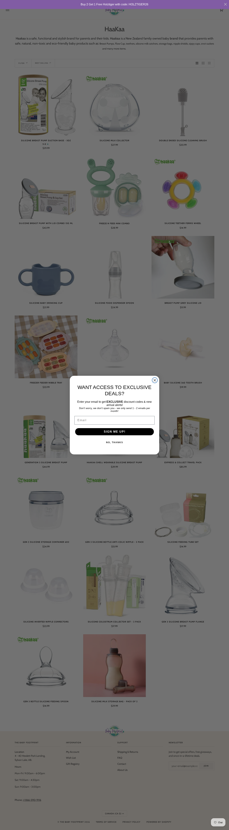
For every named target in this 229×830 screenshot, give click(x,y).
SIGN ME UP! (114, 431)
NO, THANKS (114, 442)
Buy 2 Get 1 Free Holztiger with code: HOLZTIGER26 (114, 4)
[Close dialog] (154, 380)
